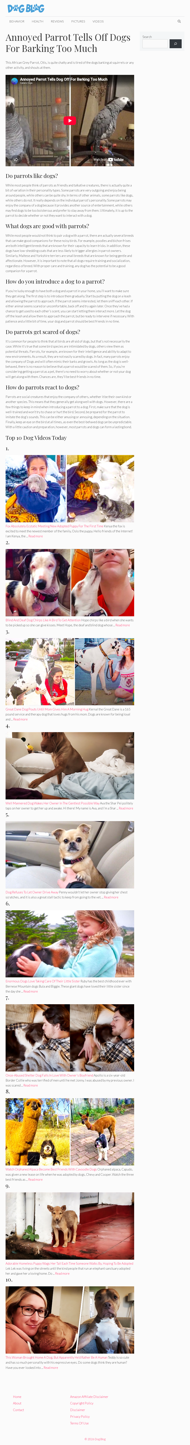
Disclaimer (77, 1410)
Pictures (78, 21)
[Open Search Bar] (179, 21)
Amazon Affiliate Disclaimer (89, 1397)
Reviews (57, 21)
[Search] (176, 43)
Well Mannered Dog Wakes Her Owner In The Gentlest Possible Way (52, 803)
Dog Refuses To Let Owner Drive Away (32, 892)
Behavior (16, 21)
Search (147, 37)
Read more (35, 536)
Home (17, 1397)
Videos (98, 21)
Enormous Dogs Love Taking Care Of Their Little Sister (43, 981)
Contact (18, 1410)
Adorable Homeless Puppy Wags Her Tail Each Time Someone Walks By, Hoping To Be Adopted (69, 1263)
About (17, 1403)
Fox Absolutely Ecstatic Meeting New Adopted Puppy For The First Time (54, 526)
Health (37, 21)
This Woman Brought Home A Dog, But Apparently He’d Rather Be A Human (56, 1357)
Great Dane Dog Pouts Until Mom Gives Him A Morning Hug (47, 709)
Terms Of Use (79, 1423)
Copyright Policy (81, 1403)
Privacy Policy (80, 1416)
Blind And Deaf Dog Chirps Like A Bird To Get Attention (43, 620)
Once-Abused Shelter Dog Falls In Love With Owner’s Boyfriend (49, 1075)
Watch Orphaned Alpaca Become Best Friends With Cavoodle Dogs (51, 1169)
